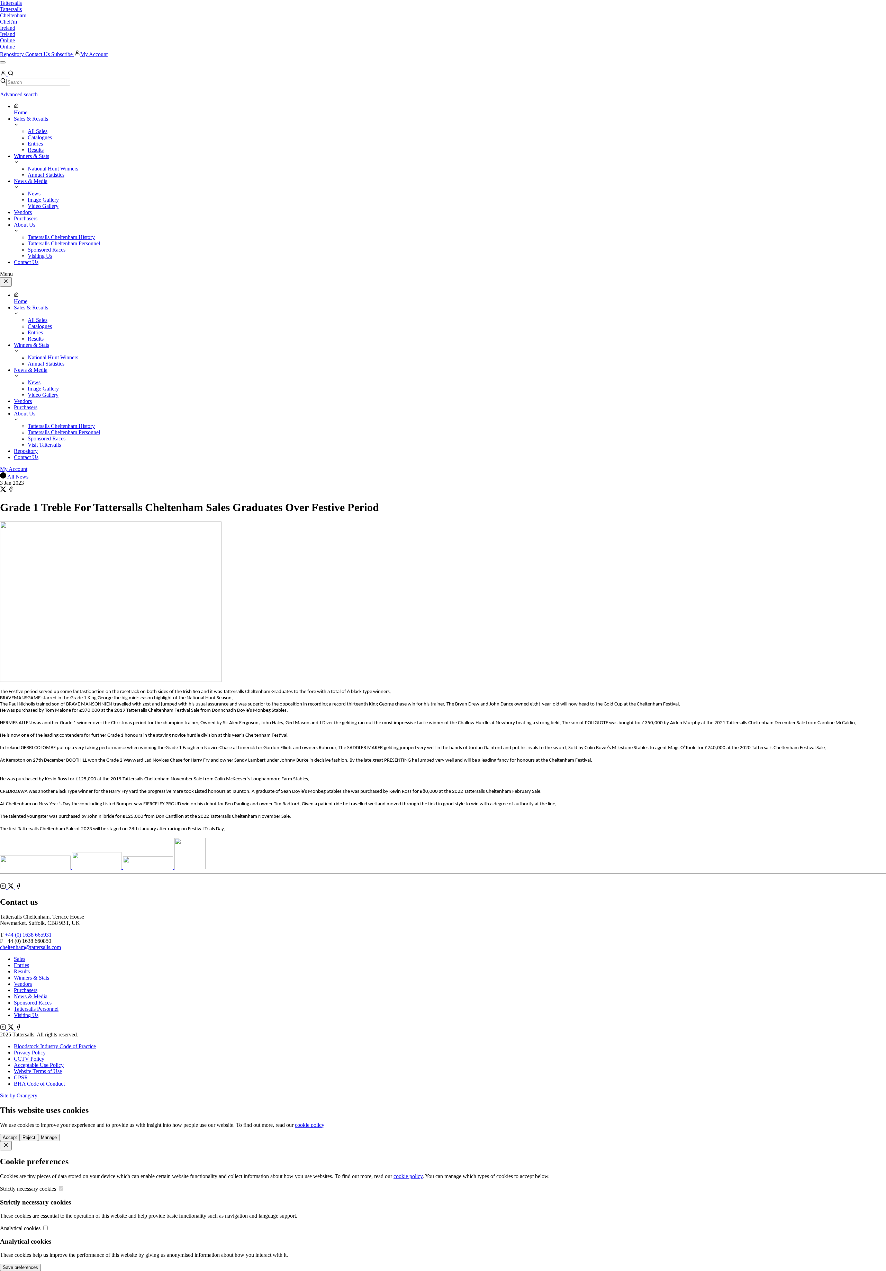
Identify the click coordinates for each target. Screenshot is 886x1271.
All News (17, 477)
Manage (49, 1137)
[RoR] (190, 867)
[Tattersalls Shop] (36, 867)
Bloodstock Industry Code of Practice (55, 1046)
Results (22, 971)
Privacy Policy (30, 1052)
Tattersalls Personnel (36, 1009)
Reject (28, 1137)
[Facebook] (18, 887)
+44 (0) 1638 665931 (28, 935)
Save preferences (20, 1267)
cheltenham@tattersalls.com (30, 947)
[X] (11, 887)
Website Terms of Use (38, 1071)
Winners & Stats (31, 978)
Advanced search (19, 94)
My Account (94, 54)
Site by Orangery (18, 1095)
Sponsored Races (33, 1003)
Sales (19, 959)
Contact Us (38, 54)
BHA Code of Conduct (39, 1084)
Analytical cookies (21, 1228)
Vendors (23, 984)
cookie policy (309, 1125)
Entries (21, 965)
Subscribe (62, 54)
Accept (10, 1137)
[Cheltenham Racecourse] (148, 867)
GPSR (21, 1077)
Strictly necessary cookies (28, 1189)
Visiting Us (26, 1015)
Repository (12, 54)
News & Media (30, 996)
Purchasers (25, 990)
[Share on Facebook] (11, 490)
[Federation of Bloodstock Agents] (97, 867)
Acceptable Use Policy (39, 1065)
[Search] (11, 74)
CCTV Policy (29, 1059)
